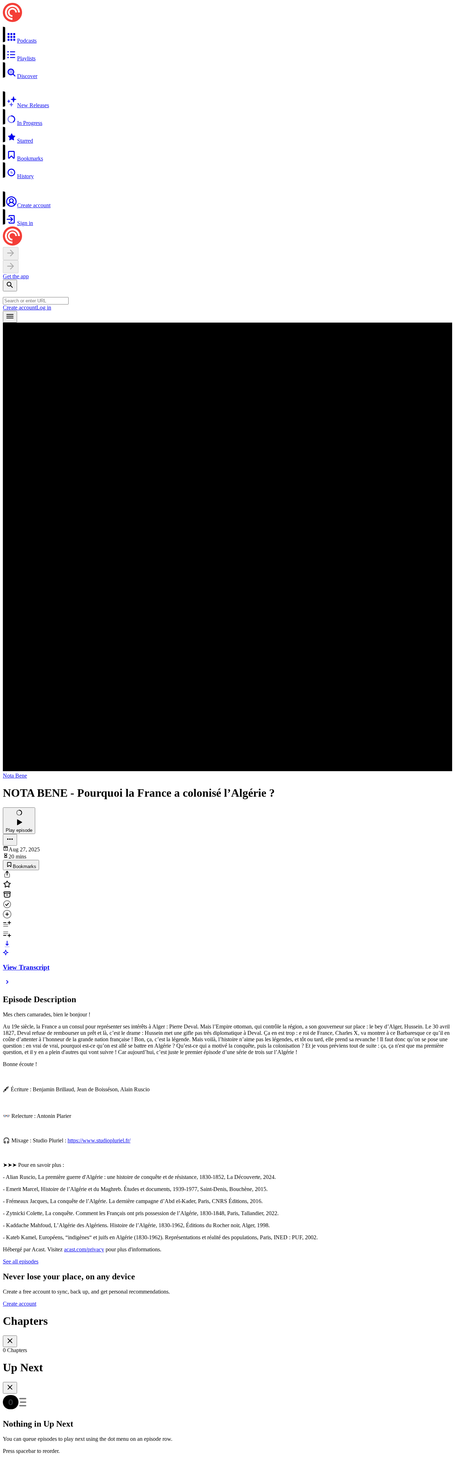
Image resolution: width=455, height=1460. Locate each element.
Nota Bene (15, 776)
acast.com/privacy (84, 1249)
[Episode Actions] (10, 840)
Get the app (16, 276)
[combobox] (36, 300)
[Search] (10, 285)
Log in (43, 307)
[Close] (10, 1341)
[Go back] (10, 253)
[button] (227, 35)
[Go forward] (10, 266)
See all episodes (20, 1261)
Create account (19, 307)
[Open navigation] (10, 317)
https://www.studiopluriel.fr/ (99, 1140)
